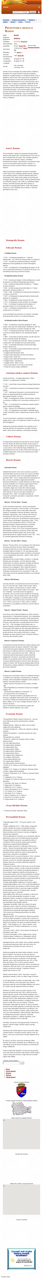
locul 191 (22, 46)
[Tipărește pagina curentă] (38, 12)
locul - (19, 52)
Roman (8, 1073)
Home (5, 7)
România (6, 20)
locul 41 (24, 41)
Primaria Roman (33, 47)
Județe (5, 22)
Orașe (20, 22)
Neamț (13, 22)
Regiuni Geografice (19, 20)
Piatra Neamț (11, 1071)
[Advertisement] (34, 53)
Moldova (32, 20)
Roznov (8, 1075)
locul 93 (20, 56)
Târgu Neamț (11, 1077)
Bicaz (8, 1069)
